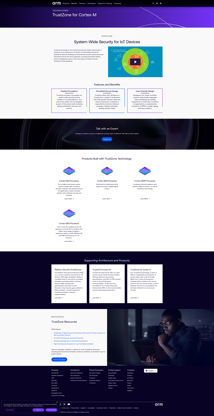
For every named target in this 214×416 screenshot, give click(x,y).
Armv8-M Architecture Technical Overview (68, 338)
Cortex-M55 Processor (69, 223)
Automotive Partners (94, 380)
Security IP (54, 385)
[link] (56, 4)
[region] (30, 406)
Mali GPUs (54, 380)
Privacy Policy (75, 408)
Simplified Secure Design (107, 91)
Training (110, 388)
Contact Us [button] (107, 139)
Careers (129, 383)
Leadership (130, 373)
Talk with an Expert (107, 128)
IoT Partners (92, 383)
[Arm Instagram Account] (60, 404)
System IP (54, 390)
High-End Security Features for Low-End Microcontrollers (73, 344)
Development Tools (56, 393)
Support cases (112, 378)
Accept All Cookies (51, 409)
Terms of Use (65, 408)
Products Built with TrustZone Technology (107, 158)
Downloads (111, 375)
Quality (129, 385)
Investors (129, 375)
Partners (82, 3)
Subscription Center (101, 408)
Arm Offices (130, 378)
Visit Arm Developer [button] (59, 359)
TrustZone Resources (64, 321)
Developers (92, 3)
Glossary (136, 408)
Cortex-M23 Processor (69, 181)
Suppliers (129, 390)
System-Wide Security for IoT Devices (107, 42)
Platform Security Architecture (68, 270)
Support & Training (105, 3)
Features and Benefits (107, 84)
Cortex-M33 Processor (107, 181)
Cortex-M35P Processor (145, 181)
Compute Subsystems (57, 375)
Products (66, 3)
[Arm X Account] (64, 404)
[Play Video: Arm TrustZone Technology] (135, 62)
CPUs (52, 378)
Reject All (38, 409)
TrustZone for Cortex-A (140, 270)
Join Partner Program (94, 373)
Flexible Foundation (69, 91)
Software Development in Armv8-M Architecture (71, 341)
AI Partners (92, 378)
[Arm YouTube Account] (69, 404)
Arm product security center (115, 380)
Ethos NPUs (54, 383)
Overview (107, 36)
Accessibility (91, 408)
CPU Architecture (75, 375)
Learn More (68, 199)
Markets (74, 3)
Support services (112, 385)
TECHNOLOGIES (60, 10)
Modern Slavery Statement (125, 408)
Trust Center (130, 388)
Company (117, 3)
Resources (57, 317)
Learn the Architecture (76, 373)
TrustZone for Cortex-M (74, 15)
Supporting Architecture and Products (107, 260)
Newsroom (130, 380)
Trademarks (112, 408)
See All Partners (93, 375)
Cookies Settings (10, 410)
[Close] (57, 402)
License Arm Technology (57, 395)
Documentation (112, 373)
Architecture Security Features (78, 380)
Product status (112, 383)
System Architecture (75, 378)
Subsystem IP (55, 388)
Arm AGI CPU (54, 373)
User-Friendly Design (145, 91)
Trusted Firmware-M (101, 270)
